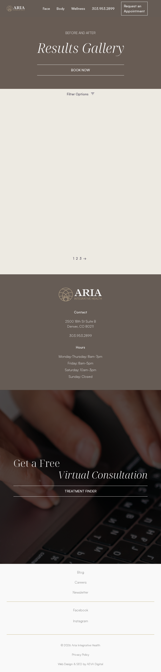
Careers (81, 582)
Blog (80, 572)
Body (61, 8)
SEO (79, 664)
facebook (80, 610)
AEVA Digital (95, 664)
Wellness (78, 8)
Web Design (65, 664)
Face (46, 8)
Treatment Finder (80, 491)
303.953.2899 (103, 8)
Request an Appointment (134, 8)
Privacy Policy (80, 654)
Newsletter (80, 592)
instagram (80, 621)
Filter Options (77, 94)
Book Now (80, 70)
